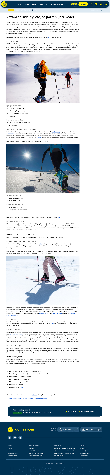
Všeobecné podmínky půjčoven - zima (65, 448)
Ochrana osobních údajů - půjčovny (64, 453)
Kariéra (10, 451)
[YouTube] (15, 437)
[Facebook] (9, 437)
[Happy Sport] (4, 4)
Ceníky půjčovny (58, 455)
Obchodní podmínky (34, 451)
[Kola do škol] (68, 429)
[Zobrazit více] (48, 10)
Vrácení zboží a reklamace (36, 453)
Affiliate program (12, 455)
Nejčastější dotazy (13, 453)
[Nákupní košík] (106, 4)
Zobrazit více (94, 10)
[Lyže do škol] (91, 429)
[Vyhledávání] (91, 4)
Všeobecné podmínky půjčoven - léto (64, 451)
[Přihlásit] (101, 4)
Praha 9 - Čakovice (85, 451)
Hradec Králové (84, 455)
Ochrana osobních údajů (36, 455)
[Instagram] (20, 437)
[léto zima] (74, 4)
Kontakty (10, 448)
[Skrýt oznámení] (101, 10)
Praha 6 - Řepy (84, 448)
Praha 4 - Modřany (85, 453)
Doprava (31, 448)
